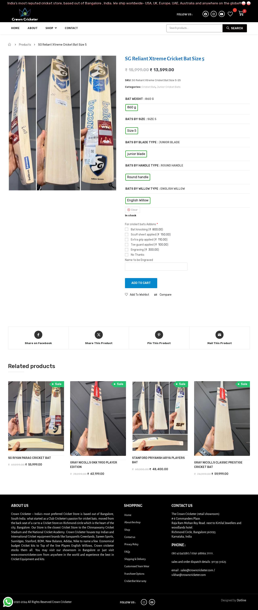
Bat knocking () (146, 229)
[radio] (131, 108)
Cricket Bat (148, 86)
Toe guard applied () (149, 244)
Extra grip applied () (148, 239)
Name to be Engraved (139, 260)
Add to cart (141, 283)
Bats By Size (135, 119)
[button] (137, 294)
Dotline (241, 600)
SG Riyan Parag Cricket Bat (29, 458)
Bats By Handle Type (142, 165)
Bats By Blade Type (141, 142)
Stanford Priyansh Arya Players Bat (158, 460)
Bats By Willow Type (141, 188)
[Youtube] (222, 14)
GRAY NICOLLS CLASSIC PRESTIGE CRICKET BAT (218, 465)
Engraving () (144, 249)
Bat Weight (134, 99)
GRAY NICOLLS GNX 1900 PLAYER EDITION (93, 465)
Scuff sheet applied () (150, 234)
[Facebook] (206, 14)
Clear (134, 209)
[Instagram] (214, 14)
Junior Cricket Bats (169, 86)
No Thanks (137, 254)
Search (236, 28)
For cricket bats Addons (141, 224)
